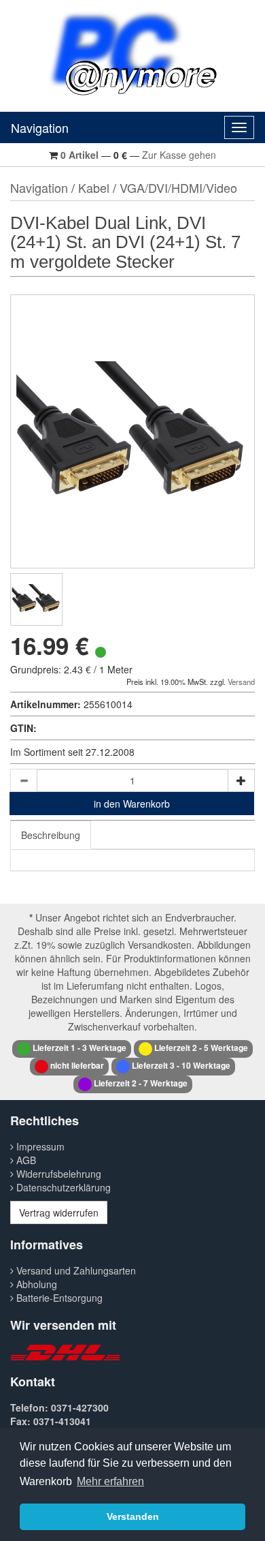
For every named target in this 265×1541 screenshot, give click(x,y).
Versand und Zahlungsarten (75, 1270)
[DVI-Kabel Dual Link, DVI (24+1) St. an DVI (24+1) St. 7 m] (36, 599)
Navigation (40, 127)
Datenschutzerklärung (62, 1187)
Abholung (35, 1284)
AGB (25, 1160)
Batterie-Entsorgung (58, 1297)
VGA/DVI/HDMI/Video (178, 187)
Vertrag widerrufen (59, 1212)
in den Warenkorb (132, 803)
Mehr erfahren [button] (110, 1481)
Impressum (39, 1146)
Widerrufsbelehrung (57, 1173)
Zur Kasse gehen (179, 155)
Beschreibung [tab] (50, 835)
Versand (241, 681)
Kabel (93, 187)
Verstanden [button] (133, 1516)
